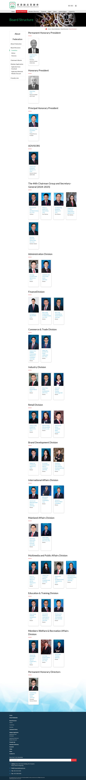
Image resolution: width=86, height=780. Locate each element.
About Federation (21, 11)
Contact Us (72, 11)
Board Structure (64, 29)
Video (49, 11)
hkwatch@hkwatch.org (19, 768)
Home (13, 11)
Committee (14, 50)
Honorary (13, 55)
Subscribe (74, 760)
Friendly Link (15, 78)
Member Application (17, 64)
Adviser (13, 53)
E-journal (43, 11)
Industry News (63, 11)
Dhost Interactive (18, 778)
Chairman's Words (16, 60)
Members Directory (33, 11)
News (55, 11)
